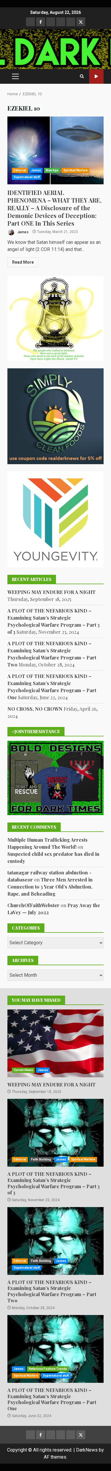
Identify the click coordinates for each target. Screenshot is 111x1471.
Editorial (20, 170)
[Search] (82, 76)
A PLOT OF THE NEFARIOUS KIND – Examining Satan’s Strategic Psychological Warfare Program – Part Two (55, 1241)
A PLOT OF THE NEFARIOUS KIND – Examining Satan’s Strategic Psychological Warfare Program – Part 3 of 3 (55, 1133)
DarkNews (87, 1450)
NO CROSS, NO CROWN (34, 709)
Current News (23, 1070)
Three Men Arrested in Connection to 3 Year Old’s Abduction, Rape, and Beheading (50, 886)
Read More (23, 262)
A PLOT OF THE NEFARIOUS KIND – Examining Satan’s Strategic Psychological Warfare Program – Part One (55, 1349)
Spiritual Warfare (75, 170)
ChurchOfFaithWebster (33, 905)
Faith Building (41, 1159)
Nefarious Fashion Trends (48, 1368)
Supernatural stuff (27, 177)
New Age (52, 170)
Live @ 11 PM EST (96, 76)
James (36, 170)
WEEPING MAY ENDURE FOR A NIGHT (51, 592)
